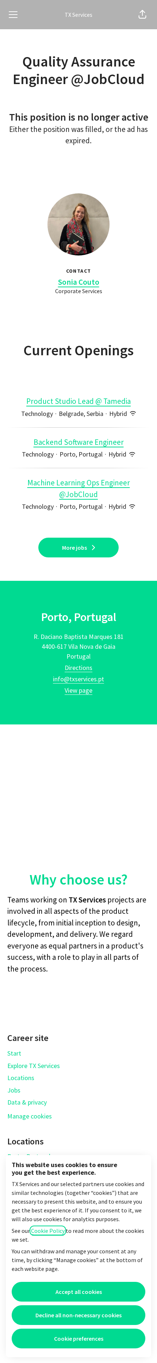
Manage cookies (29, 1116)
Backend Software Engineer (79, 442)
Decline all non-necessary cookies (78, 1315)
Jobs (13, 1090)
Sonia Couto (78, 282)
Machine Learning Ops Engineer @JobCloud (78, 488)
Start (14, 1053)
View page (78, 690)
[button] (142, 14)
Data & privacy (27, 1102)
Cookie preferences (78, 1338)
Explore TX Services (33, 1065)
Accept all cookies (78, 1291)
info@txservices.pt (78, 679)
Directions (78, 667)
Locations (20, 1078)
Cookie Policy (48, 1230)
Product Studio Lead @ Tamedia (78, 401)
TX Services (78, 14)
